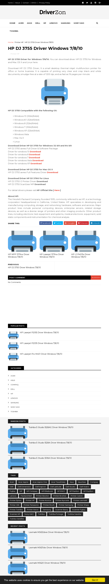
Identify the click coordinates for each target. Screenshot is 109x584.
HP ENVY (61, 491)
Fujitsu (12, 491)
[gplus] (100, 2)
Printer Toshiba (16, 510)
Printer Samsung (66, 505)
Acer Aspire (23, 482)
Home (10, 3)
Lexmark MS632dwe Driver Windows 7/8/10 (49, 532)
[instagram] (95, 2)
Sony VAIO (79, 23)
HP (44, 23)
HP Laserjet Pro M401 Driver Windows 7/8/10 (41, 354)
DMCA (34, 3)
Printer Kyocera (62, 500)
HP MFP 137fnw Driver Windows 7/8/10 (18, 255)
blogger (96, 277)
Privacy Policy (44, 3)
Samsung (65, 23)
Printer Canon (77, 496)
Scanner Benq (61, 510)
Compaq (14, 385)
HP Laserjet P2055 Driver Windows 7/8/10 (39, 332)
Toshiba (14, 31)
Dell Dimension (24, 487)
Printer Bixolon (42, 496)
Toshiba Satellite (17, 519)
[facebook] (83, 2)
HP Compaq (32, 491)
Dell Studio (70, 487)
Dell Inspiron (40, 487)
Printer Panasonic (31, 505)
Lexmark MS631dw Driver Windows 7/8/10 (48, 547)
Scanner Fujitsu (78, 510)
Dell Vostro (84, 487)
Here (57, 190)
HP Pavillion (88, 491)
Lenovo (53, 23)
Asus (29, 23)
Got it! (95, 579)
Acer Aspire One (40, 482)
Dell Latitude (55, 487)
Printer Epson (15, 500)
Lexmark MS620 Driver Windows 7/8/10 (47, 563)
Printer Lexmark (80, 500)
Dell (37, 23)
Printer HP (19, 42)
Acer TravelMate (58, 482)
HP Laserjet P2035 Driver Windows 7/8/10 (39, 343)
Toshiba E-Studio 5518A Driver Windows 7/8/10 (50, 458)
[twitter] (87, 2)
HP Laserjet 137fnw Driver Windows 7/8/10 (52, 255)
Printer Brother (59, 496)
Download (35, 151)
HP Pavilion (74, 491)
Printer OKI (14, 505)
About (17, 3)
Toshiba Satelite (74, 514)
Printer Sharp (83, 505)
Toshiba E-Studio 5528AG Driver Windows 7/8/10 (51, 427)
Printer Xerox (32, 510)
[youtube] (91, 2)
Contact (26, 3)
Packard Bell (26, 496)
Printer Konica (45, 500)
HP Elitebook (47, 491)
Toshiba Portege (56, 514)
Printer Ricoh (48, 505)
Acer (21, 23)
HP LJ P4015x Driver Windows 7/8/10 (80, 255)
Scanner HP (15, 514)
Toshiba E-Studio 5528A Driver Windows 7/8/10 (50, 443)
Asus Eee (82, 482)
